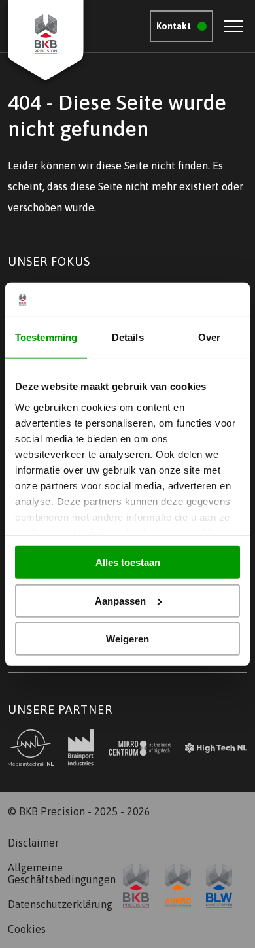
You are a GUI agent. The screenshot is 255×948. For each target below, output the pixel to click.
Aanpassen (120, 600)
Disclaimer (33, 843)
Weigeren (127, 638)
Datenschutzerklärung (60, 904)
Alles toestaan (127, 562)
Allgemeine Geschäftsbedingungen (61, 873)
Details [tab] (128, 337)
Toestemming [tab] (46, 337)
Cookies (27, 929)
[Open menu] (233, 26)
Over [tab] (209, 337)
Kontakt (173, 26)
